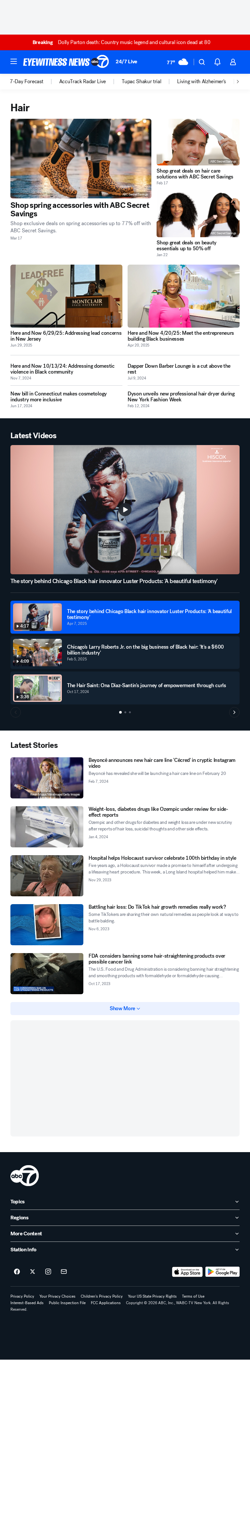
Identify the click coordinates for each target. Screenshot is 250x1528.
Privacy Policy (22, 1296)
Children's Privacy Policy (102, 1296)
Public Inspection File (67, 1303)
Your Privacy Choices (57, 1296)
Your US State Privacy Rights (152, 1296)
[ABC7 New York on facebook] (16, 1271)
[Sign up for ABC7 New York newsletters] (63, 1271)
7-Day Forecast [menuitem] (26, 82)
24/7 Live (126, 61)
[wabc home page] (24, 1175)
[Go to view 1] (120, 712)
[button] (14, 61)
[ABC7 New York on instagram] (48, 1271)
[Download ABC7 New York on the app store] (187, 1272)
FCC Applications (106, 1303)
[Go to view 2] (125, 712)
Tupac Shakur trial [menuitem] (141, 82)
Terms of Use (193, 1296)
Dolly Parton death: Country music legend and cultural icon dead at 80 (121, 42)
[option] (34, 82)
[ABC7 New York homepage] (66, 62)
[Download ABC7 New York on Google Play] (222, 1272)
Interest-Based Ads (27, 1303)
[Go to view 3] (130, 712)
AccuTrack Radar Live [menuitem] (82, 82)
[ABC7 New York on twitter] (32, 1271)
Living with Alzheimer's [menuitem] (201, 82)
